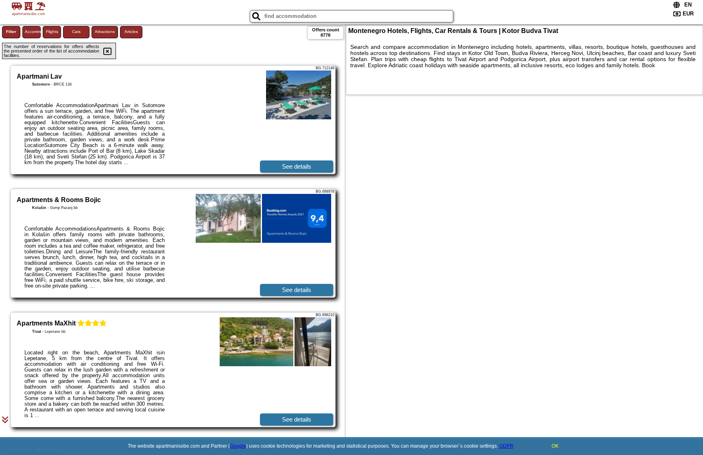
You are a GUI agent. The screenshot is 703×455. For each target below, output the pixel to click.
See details (296, 166)
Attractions (105, 31)
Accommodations (33, 31)
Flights (52, 31)
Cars (76, 31)
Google (238, 446)
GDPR (506, 446)
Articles (131, 31)
